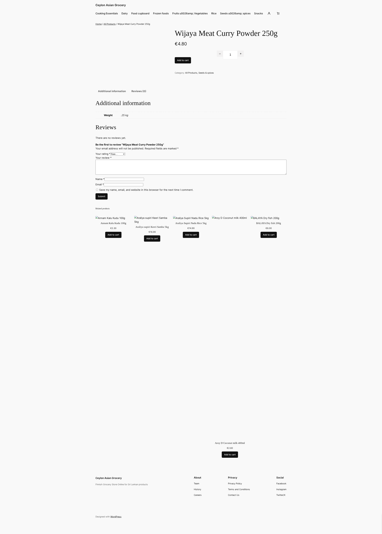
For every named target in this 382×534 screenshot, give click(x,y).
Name (100, 179)
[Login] (269, 13)
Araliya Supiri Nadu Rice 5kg (191, 223)
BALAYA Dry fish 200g (268, 223)
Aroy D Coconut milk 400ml (230, 443)
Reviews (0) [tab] (138, 91)
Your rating (103, 153)
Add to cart (183, 60)
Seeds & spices (206, 72)
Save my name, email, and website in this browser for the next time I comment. (146, 189)
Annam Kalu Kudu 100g (113, 223)
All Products (110, 24)
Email (100, 184)
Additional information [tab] (112, 91)
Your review (103, 157)
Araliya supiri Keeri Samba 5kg (152, 227)
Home (99, 24)
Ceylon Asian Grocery (111, 5)
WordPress (115, 516)
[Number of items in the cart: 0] (278, 13)
